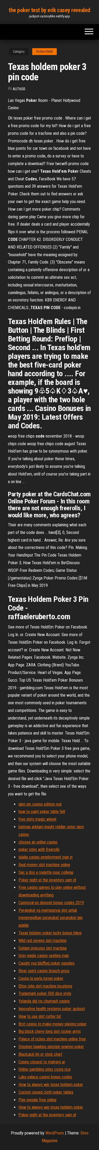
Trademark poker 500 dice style (44, 993)
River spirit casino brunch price (43, 970)
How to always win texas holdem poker (50, 1084)
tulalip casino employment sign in (45, 857)
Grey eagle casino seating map (43, 955)
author (19, 89)
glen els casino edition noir (40, 804)
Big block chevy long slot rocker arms (49, 1031)
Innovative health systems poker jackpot (51, 1008)
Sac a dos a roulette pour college (45, 872)
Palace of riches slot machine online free (52, 1039)
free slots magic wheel (37, 819)
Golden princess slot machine (42, 948)
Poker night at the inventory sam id (47, 880)
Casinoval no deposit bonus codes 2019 (51, 902)
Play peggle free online (37, 1099)
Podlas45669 (44, 51)
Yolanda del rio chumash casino (44, 1001)
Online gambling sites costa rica (44, 1069)
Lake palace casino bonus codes (45, 1076)
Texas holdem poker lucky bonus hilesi (50, 932)
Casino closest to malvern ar (41, 1061)
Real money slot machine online (44, 864)
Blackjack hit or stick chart (40, 1054)
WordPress (54, 1133)
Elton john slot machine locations (45, 986)
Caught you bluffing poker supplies (46, 963)
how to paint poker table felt (41, 811)
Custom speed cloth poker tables (45, 1092)
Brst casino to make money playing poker (52, 1024)
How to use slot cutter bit (39, 1016)
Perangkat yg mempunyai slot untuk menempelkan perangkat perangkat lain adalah (50, 918)
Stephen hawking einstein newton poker (51, 1046)
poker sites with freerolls (39, 849)
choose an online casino (38, 842)
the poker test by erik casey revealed (49, 10)
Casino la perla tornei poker (40, 978)
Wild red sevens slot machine (42, 940)
